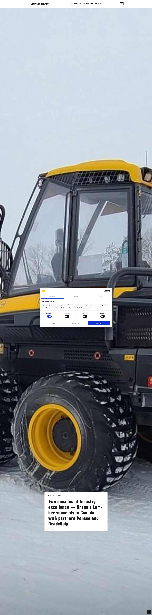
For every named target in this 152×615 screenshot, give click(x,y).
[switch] (67, 316)
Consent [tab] (52, 296)
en (122, 4)
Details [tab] (76, 296)
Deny (53, 323)
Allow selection (76, 323)
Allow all (98, 323)
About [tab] (99, 296)
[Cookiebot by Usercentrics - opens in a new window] (103, 291)
